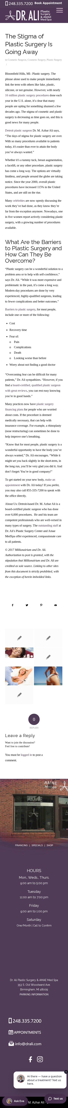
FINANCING (21, 845)
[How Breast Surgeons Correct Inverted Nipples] (19, 694)
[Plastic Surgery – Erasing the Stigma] (19, 637)
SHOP (50, 845)
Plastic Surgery (54, 59)
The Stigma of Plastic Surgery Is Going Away (28, 44)
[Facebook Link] (31, 1060)
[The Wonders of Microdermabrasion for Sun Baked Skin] (19, 652)
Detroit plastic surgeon (18, 130)
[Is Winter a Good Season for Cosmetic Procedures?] (48, 637)
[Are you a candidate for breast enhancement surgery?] (48, 656)
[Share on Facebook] (12, 605)
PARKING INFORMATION (34, 994)
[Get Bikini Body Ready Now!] (48, 675)
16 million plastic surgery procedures (27, 95)
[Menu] (58, 15)
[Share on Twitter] (27, 605)
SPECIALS (37, 845)
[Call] (23, 1021)
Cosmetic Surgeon (17, 59)
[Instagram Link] (40, 1060)
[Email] (24, 1044)
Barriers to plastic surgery (20, 309)
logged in (26, 754)
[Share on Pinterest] (41, 605)
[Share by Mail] (56, 605)
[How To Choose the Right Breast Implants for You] (19, 675)
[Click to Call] (19, 4)
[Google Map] (34, 962)
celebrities (19, 200)
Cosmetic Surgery (37, 59)
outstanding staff (48, 525)
